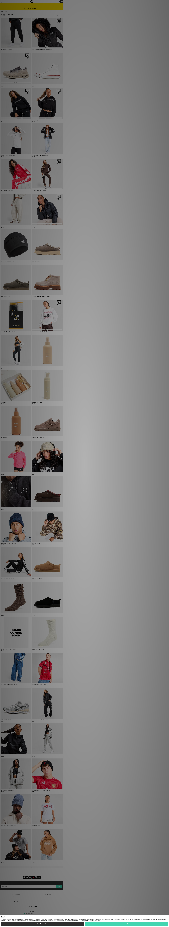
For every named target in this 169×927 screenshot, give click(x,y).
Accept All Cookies (126, 923)
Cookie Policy (97, 920)
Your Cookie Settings (42, 923)
